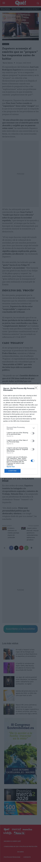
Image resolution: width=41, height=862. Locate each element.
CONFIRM (12, 471)
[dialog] (20, 431)
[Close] (37, 388)
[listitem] (20, 428)
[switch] (32, 433)
